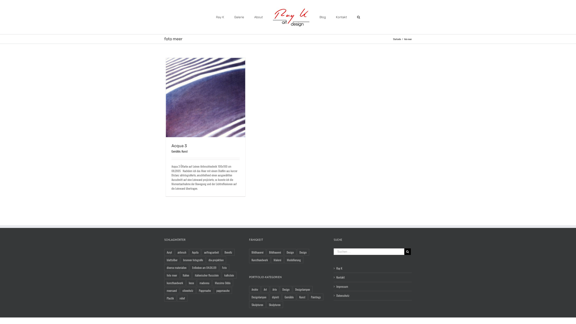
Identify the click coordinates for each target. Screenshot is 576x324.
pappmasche (223, 290)
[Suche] (345, 17)
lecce (191, 283)
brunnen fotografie (193, 260)
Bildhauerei (257, 252)
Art (265, 289)
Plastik (170, 298)
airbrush (182, 252)
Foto (224, 267)
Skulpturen (257, 304)
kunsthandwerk (175, 283)
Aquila (195, 252)
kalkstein (229, 275)
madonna (204, 283)
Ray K (339, 268)
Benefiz (228, 252)
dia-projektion (216, 260)
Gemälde (175, 151)
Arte (274, 289)
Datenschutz (342, 295)
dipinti (275, 297)
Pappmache (205, 290)
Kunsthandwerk (260, 260)
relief (182, 298)
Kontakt (340, 277)
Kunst (185, 151)
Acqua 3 (179, 145)
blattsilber (172, 260)
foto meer (172, 275)
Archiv (255, 289)
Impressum (342, 286)
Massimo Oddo (223, 283)
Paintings (316, 297)
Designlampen (302, 289)
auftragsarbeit (211, 252)
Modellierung (294, 260)
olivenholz (187, 290)
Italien (186, 275)
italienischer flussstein (207, 275)
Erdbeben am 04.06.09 (204, 267)
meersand (172, 290)
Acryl (169, 252)
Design (290, 252)
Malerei (277, 260)
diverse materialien (177, 267)
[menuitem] (236, 17)
